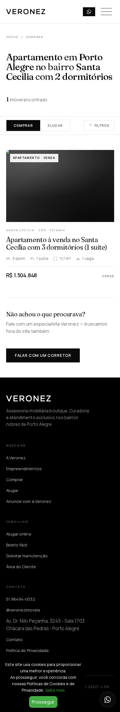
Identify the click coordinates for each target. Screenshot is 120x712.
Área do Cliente (21, 566)
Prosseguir (43, 702)
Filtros (102, 125)
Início (12, 37)
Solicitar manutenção (27, 555)
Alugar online (18, 534)
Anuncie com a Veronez (29, 501)
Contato (14, 639)
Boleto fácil (16, 545)
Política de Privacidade (27, 650)
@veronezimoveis (23, 610)
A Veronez (16, 457)
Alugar (55, 125)
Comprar (23, 125)
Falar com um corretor (43, 355)
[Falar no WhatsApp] (107, 699)
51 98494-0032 (20, 599)
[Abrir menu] (106, 11)
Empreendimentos (24, 468)
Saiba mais (55, 690)
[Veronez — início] (25, 11)
